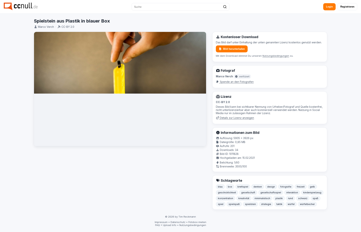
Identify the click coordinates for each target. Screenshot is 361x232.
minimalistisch (262, 198)
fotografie (285, 186)
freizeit (301, 186)
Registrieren (347, 6)
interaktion (292, 192)
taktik (279, 204)
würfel (291, 204)
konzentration (225, 198)
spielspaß (234, 204)
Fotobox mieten (197, 222)
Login (329, 6)
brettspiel (242, 186)
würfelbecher (307, 204)
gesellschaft (248, 192)
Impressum (161, 222)
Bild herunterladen (234, 48)
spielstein (250, 204)
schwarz (302, 198)
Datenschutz (178, 222)
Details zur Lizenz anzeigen (236, 117)
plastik (279, 198)
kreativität (243, 198)
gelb (312, 186)
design (271, 186)
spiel (220, 204)
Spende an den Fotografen (236, 81)
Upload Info (169, 225)
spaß (315, 198)
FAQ (157, 225)
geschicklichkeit (227, 192)
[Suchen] (225, 7)
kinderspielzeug (312, 192)
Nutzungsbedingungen (275, 55)
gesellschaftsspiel (270, 192)
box (230, 186)
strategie (266, 204)
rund (290, 198)
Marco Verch (46, 26)
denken (257, 186)
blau (220, 186)
